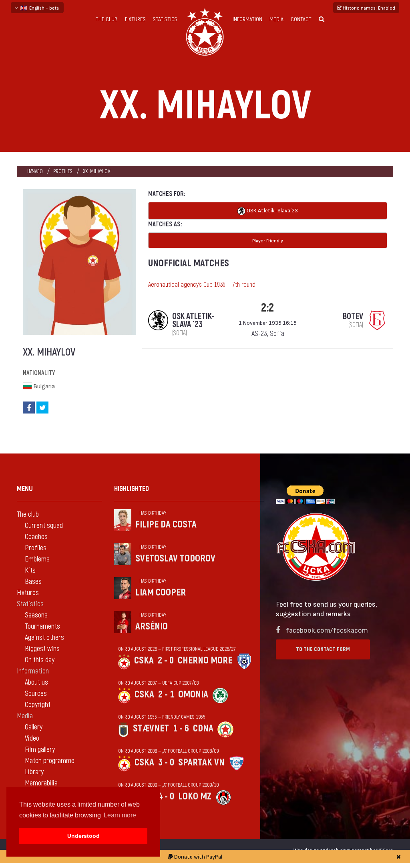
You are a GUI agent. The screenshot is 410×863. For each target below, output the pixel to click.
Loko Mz (194, 796)
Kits (30, 570)
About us (36, 682)
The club (107, 19)
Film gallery (40, 749)
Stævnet (151, 728)
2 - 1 (166, 694)
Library (34, 772)
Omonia (193, 694)
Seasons (36, 615)
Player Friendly (267, 240)
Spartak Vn (201, 762)
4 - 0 (166, 796)
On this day (39, 660)
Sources (36, 693)
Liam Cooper (160, 592)
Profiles (62, 171)
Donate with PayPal (197, 856)
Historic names (368, 7)
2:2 (267, 307)
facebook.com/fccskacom (327, 629)
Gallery (33, 727)
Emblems (37, 559)
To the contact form (323, 649)
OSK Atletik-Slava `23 (271, 210)
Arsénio (151, 626)
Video (32, 738)
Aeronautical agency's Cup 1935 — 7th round (201, 285)
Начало (35, 171)
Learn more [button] (120, 815)
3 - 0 (166, 762)
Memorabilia (41, 783)
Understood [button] (83, 836)
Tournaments (42, 626)
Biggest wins (42, 648)
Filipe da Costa (166, 524)
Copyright (37, 704)
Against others (44, 637)
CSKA (144, 660)
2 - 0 (166, 660)
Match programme (49, 760)
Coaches (36, 536)
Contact (301, 19)
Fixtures (135, 19)
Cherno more (205, 660)
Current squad (44, 525)
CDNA (203, 728)
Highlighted (131, 488)
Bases (33, 581)
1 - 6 (181, 728)
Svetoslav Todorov (175, 558)
